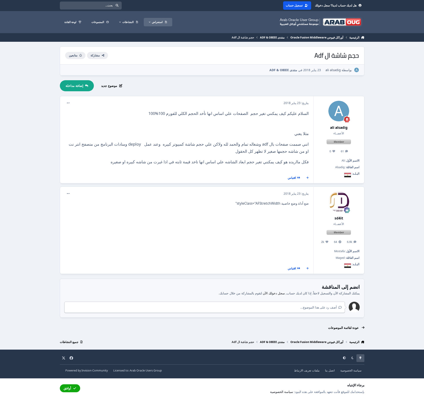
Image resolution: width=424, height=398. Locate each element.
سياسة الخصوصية (351, 370)
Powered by (86, 370)
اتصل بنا (330, 370)
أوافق (67, 388)
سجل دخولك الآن (274, 293)
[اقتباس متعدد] (307, 177)
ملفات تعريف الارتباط (307, 370)
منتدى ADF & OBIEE (283, 70)
